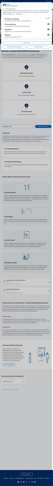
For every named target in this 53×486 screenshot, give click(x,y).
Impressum (19, 14)
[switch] (48, 24)
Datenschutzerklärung (8, 14)
